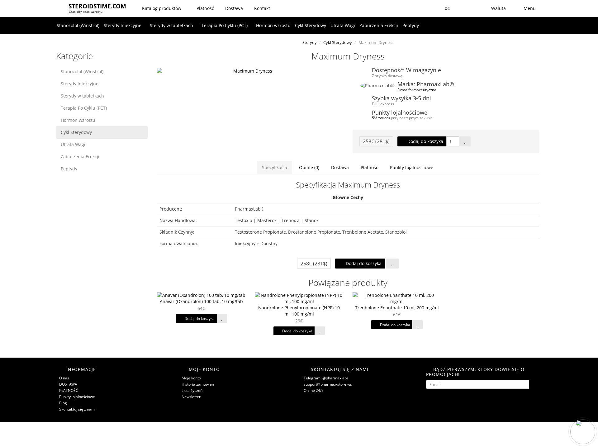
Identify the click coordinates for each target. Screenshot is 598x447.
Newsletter (191, 396)
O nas (64, 378)
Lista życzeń (192, 390)
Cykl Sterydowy (310, 25)
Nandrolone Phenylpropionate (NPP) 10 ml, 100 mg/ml (299, 311)
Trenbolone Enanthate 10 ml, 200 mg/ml (397, 308)
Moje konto (191, 378)
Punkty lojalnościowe (411, 167)
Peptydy (410, 25)
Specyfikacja (274, 167)
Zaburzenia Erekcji (378, 25)
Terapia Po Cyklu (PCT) (225, 25)
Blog (63, 403)
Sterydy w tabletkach (172, 25)
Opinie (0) (309, 167)
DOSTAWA (68, 384)
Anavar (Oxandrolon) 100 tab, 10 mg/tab (201, 301)
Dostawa (233, 8)
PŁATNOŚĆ (68, 390)
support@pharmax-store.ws (328, 384)
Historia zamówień (198, 384)
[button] (443, 8)
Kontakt (261, 8)
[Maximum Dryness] (250, 71)
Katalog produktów (162, 8)
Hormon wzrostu (273, 25)
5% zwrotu (381, 117)
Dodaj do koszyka (424, 141)
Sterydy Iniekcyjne (123, 25)
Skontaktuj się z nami (77, 409)
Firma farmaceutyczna (416, 89)
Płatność (204, 8)
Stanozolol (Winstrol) (78, 25)
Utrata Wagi (342, 25)
